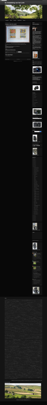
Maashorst (18, 342)
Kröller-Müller (36, 338)
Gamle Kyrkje (15, 323)
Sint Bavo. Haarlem (11, 361)
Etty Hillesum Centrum (36, 189)
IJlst (18, 331)
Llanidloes (29, 341)
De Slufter (16, 314)
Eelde (14, 318)
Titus (29, 368)
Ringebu (23, 357)
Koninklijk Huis (34, 337)
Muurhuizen (38, 347)
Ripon (29, 357)
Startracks (7, 365)
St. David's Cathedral (34, 364)
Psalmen (36, 355)
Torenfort (39, 368)
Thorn (10, 368)
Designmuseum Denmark (24, 315)
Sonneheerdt (6, 363)
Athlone (27, 303)
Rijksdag (15, 357)
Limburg (5, 341)
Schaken (34, 359)
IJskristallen (31, 331)
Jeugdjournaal (18, 333)
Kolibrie (15, 337)
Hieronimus (27, 329)
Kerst (19, 336)
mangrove (17, 343)
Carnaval (17, 310)
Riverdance (31, 357)
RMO (36, 357)
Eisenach (6, 319)
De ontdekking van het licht (35, 313)
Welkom (11, 20)
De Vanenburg (31, 314)
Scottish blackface (39, 360)
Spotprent (7, 364)
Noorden (36, 349)
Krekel (34, 338)
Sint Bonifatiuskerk (19, 361)
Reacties (24, 20)
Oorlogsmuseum (24, 351)
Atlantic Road (33, 303)
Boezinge (16, 307)
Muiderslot (32, 346)
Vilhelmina (15, 372)
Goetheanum (12, 325)
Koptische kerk (18, 338)
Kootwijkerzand (10, 338)
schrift (33, 360)
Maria (31, 343)
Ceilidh (41, 310)
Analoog (35, 301)
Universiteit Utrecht (17, 370)
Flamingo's (26, 321)
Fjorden (24, 321)
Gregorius (40, 325)
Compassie (20, 311)
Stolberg (41, 366)
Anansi (36, 301)
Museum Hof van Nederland (14, 347)
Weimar (32, 374)
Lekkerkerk (14, 340)
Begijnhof (6, 305)
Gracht (28, 325)
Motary (12, 346)
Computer (24, 311)
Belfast (7, 305)
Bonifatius (36, 307)
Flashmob (28, 321)
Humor (6, 331)
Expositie (23, 320)
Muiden (30, 346)
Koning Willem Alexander (19, 337)
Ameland (12, 301)
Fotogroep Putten (7, 322)
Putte (37, 355)
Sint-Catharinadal (40, 361)
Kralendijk (30, 338)
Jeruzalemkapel (11, 333)
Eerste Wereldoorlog (31, 318)
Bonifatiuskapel (38, 307)
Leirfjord (11, 340)
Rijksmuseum (17, 357)
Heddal (36, 327)
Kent (9, 336)
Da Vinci (17, 312)
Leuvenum (27, 340)
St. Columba (24, 364)
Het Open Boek (13, 329)
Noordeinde (34, 349)
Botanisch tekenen (23, 308)
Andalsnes (38, 301)
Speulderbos (14, 363)
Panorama (23, 353)
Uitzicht (9, 370)
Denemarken (9, 315)
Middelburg (25, 345)
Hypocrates (14, 331)
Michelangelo (22, 345)
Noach (21, 349)
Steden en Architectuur (33, 365)
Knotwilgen (11, 337)
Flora (37, 321)
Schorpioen (26, 360)
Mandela (15, 343)
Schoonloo (24, 360)
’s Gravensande (6, 299)
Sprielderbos (9, 364)
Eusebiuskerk (14, 320)
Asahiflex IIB (17, 303)
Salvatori (7, 359)
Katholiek (27, 335)
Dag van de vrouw (29, 312)
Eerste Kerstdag (24, 318)
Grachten (30, 325)
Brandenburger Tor (39, 308)
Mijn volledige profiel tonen (36, 49)
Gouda (22, 325)
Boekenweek (8, 307)
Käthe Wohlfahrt (19, 335)
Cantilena (39, 309)
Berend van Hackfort (24, 305)
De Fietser (10, 313)
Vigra (12, 372)
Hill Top (30, 329)
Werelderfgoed (37, 374)
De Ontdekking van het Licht (14, 3)
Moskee (10, 346)
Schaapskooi (28, 359)
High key (29, 329)
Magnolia (7, 343)
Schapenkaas (41, 359)
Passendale (41, 353)
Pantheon (25, 353)
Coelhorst (11, 311)
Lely (15, 340)
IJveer (37, 331)
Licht (32, 340)
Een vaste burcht (19, 318)
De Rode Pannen (9, 314)
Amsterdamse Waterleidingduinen (31, 301)
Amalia (7, 301)
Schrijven (34, 360)
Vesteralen (6, 372)
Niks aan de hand (17, 349)
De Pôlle (39, 313)
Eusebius (11, 320)
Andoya (39, 301)
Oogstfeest (10, 351)
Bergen (26, 305)
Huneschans (9, 331)
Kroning (39, 338)
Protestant (34, 355)
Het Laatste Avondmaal (7, 329)
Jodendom (26, 333)
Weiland (31, 374)
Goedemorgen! (35, 176)
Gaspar (29, 323)
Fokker (41, 321)
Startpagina (7, 20)
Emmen (23, 319)
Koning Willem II (23, 337)
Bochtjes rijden (35, 183)
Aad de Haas (40, 299)
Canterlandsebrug (36, 309)
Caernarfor (6, 309)
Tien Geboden (16, 368)
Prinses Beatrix (20, 355)
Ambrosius (10, 301)
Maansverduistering (7, 342)
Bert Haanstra (35, 305)
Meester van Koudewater (38, 344)
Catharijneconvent (29, 310)
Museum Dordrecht (7, 347)
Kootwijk (7, 338)
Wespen (41, 374)
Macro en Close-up (37, 342)
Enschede (39, 319)
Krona (38, 338)
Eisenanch (8, 319)
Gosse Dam (19, 325)
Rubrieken (15, 20)
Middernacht (27, 345)
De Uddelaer (29, 314)
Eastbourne (6, 318)
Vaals (36, 370)
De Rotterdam (12, 314)
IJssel (33, 331)
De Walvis (41, 314)
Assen (20, 303)
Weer (23, 374)
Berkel (28, 305)
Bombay (26, 307)
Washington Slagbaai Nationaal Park (8, 374)
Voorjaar (35, 204)
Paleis (5, 353)
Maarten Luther (15, 342)
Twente (23, 369)
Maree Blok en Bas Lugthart (25, 343)
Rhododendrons (10, 357)
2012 (34, 217)
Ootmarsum (37, 351)
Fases (38, 320)
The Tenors (7, 368)
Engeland (25, 319)
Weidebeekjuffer (28, 374)
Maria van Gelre (40, 343)
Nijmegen (8, 349)
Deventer (35, 190)
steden (29, 365)
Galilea (12, 323)
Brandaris (36, 308)
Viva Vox (33, 372)
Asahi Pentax (13, 303)
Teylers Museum (39, 367)
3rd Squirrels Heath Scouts (31, 299)
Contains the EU (37, 311)
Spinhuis (19, 363)
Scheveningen (6, 360)
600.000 (36, 299)
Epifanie (41, 319)
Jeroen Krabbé (6, 333)
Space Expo (10, 363)
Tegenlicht (21, 367)
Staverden (17, 365)
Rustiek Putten (35, 203)
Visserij (29, 372)
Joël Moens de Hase (29, 333)
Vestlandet (7, 372)
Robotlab (40, 357)
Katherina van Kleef (25, 335)
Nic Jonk (28, 348)
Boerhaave (14, 307)
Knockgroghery (9, 337)
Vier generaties (10, 372)
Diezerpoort (11, 316)
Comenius (18, 311)
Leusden (22, 340)
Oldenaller (14, 350)
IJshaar (29, 331)
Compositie (22, 311)
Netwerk (16, 348)
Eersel (21, 318)
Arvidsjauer (7, 303)
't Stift (13, 299)
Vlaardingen (37, 372)
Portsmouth (9, 355)
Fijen (16, 321)
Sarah (22, 359)
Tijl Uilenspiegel (20, 368)
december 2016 (36, 167)
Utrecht (27, 370)
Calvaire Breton (14, 309)
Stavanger (15, 365)
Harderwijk (13, 327)
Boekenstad (6, 307)
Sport (5, 364)
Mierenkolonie (35, 202)
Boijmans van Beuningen (19, 307)
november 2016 (36, 168)
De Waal (40, 314)
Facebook (30, 320)
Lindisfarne (10, 341)
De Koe (27, 313)
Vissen (27, 372)
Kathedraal (21, 335)
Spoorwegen (38, 363)
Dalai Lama (37, 312)
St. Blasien (19, 364)
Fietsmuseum (14, 321)
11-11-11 (22, 299)
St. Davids (37, 364)
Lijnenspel (41, 340)
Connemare (31, 311)
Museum (41, 346)
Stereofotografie (17, 366)
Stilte (37, 366)
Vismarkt (26, 372)
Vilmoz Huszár (20, 372)
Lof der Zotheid (37, 341)
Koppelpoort (15, 338)
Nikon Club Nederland (35, 102)
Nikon (33, 101)
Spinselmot (31, 363)
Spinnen (21, 363)
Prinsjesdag (23, 355)
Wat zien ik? (13, 374)
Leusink (23, 340)
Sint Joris (23, 361)
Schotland (28, 360)
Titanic (27, 368)
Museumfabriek (32, 347)
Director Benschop (15, 316)
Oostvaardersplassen (33, 351)
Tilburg (22, 368)
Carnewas (23, 310)
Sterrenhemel (21, 366)
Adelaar (35, 178)
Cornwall (5, 312)
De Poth (41, 313)
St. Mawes (41, 364)
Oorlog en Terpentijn (14, 351)
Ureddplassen (21, 370)
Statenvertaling (10, 365)
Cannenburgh (25, 309)
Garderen (25, 323)
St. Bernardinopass (16, 364)
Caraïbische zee (8, 310)
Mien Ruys (32, 345)
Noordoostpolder (38, 349)
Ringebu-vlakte (25, 357)
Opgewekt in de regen (36, 186)
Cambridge (17, 309)
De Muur (32, 313)
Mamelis (14, 343)
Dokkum (37, 316)
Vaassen (39, 370)
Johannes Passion (40, 333)
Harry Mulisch (19, 327)
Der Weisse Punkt (16, 315)
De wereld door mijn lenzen (36, 266)
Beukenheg (38, 305)
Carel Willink (11, 310)
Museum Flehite (10, 347)
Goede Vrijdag (7, 325)
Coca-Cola (5, 311)
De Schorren (15, 314)
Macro (29, 342)
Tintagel (26, 368)
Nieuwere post (7, 59)
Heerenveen (41, 327)
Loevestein (35, 341)
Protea (32, 355)
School (22, 360)
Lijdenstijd (39, 340)
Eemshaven (16, 318)
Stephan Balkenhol (14, 366)
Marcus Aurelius (21, 343)
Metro (14, 345)
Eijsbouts (39, 318)
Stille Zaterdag (35, 366)
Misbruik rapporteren (35, 240)
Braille (28, 308)
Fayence (41, 320)
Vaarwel (37, 370)
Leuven (25, 340)
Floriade (40, 321)
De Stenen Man (19, 314)
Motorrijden (18, 346)
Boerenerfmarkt (11, 307)
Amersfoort (15, 301)
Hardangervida (9, 327)
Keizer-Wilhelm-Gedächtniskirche (36, 335)
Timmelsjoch (24, 368)
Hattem (27, 327)
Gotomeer (20, 325)
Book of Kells (41, 307)
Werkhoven (39, 374)
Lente (20, 340)
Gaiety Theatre (11, 323)
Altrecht (5, 301)
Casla (26, 310)
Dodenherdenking (30, 316)
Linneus (12, 341)
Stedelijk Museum (27, 365)
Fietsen (12, 321)
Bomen (28, 307)
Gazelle (35, 323)
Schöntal (20, 360)
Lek (12, 340)
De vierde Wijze (37, 314)
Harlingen (17, 327)
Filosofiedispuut (20, 321)
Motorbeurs (15, 346)
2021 (34, 161)
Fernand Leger (8, 321)
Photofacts (34, 279)
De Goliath (17, 313)
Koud (25, 338)
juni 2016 (35, 173)
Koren (22, 338)
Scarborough (25, 359)
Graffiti (31, 325)
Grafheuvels (33, 325)
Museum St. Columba (19, 347)
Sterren (19, 366)
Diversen (19, 316)
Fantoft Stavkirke (36, 320)
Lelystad (17, 340)
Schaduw (32, 359)
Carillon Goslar (35, 181)
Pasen (39, 353)
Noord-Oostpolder (31, 349)
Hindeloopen (34, 329)
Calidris (9, 309)
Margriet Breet (30, 343)
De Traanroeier (26, 314)
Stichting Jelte (24, 366)
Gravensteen (38, 325)
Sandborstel (15, 359)
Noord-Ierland (28, 349)
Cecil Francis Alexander (39, 310)
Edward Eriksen (10, 318)
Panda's (21, 353)
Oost (26, 351)
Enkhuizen (37, 319)
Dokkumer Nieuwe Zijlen (40, 316)
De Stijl (21, 314)
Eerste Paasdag (27, 318)
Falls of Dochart (32, 320)
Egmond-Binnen (35, 318)
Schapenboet (38, 359)
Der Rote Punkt (12, 315)
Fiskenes (22, 321)
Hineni (38, 329)
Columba (16, 311)
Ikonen (41, 331)
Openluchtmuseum (40, 351)
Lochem (31, 341)
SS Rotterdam (11, 364)
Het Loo (10, 329)
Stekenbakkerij (7, 366)
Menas (5, 345)
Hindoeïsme (37, 329)
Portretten (7, 355)
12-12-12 (24, 299)
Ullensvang (11, 370)
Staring (5, 365)
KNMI (7, 337)
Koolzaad (5, 338)
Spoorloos (36, 363)
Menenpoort (10, 345)
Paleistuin (11, 353)
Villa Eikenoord (17, 372)
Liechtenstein (34, 340)
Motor (13, 346)
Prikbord (17, 355)
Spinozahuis (29, 363)
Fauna (40, 320)
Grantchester (35, 325)
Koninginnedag (29, 337)
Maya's (26, 344)
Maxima (23, 344)
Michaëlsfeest (20, 345)
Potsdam (16, 355)
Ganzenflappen (18, 323)
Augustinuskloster (40, 303)
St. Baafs (14, 364)
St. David (31, 364)
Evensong (18, 320)
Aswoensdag (23, 303)
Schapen (36, 359)
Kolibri (13, 337)
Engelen (27, 319)
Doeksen (33, 316)
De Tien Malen (23, 314)
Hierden (25, 329)
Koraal (19, 338)
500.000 (34, 299)
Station (12, 365)
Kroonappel (41, 338)
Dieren (7, 316)
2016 (34, 166)
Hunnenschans (11, 331)
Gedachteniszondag (40, 323)
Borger (10, 308)
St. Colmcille (22, 364)
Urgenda (23, 370)
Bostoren (18, 308)
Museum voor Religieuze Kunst (27, 347)
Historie (41, 329)
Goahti (5, 325)
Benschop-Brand (17, 305)
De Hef (20, 313)
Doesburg (35, 316)
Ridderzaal (12, 357)
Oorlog (12, 351)
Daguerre (33, 312)
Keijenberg (32, 335)
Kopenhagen (13, 338)
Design (21, 315)
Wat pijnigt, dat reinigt (36, 185)
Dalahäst (35, 312)
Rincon (21, 357)
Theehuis (9, 368)
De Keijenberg (25, 313)
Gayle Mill (31, 323)
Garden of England (22, 323)
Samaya (9, 359)
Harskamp (24, 327)
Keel (30, 335)
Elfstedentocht (12, 319)
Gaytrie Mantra (33, 323)
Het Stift (19, 329)
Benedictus (12, 305)
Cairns (7, 309)
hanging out (37, 261)
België (10, 305)
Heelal (37, 327)
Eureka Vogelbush (6, 320)
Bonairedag (34, 307)
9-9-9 (37, 299)
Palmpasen (19, 353)
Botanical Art (20, 308)
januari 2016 (35, 214)
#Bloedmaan (15, 299)
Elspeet (14, 319)
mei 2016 (35, 174)
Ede (8, 318)
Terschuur (32, 367)
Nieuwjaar (40, 348)
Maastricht (24, 342)
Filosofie (17, 321)
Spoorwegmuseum (40, 363)
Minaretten (41, 345)
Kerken (14, 336)
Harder (11, 327)
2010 (34, 219)
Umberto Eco (14, 370)
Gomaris (14, 325)
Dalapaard (39, 312)
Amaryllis (9, 301)
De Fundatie (12, 313)
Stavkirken (23, 365)
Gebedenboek (37, 323)
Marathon (19, 343)
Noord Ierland (25, 349)
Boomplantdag (8, 308)
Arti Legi (5, 303)
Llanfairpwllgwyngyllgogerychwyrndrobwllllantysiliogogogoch (23, 341)
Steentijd (40, 365)
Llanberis (17, 341)
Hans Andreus (35, 187)
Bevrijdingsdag (40, 305)
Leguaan (8, 340)
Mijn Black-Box (36, 345)
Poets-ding (35, 180)
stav (13, 365)
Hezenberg (21, 329)
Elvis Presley (16, 319)
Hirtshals (40, 329)
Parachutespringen (33, 353)
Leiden (10, 340)
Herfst (15, 328)
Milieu (39, 345)
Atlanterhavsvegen (29, 303)
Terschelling (29, 367)
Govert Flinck (24, 325)
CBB (34, 310)
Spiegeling (17, 363)
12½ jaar (25, 299)
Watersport (19, 374)
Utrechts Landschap (30, 370)
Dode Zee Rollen (26, 316)
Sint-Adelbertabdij (37, 361)
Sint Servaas (34, 361)
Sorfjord (8, 363)
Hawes (30, 327)
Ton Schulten (32, 368)
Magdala (5, 343)
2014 (34, 215)
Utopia (26, 370)
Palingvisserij (13, 353)
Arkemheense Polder (30, 302)
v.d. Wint (35, 370)
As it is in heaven (10, 303)
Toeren (30, 368)
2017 (34, 165)
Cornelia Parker (41, 311)
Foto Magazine (34, 97)
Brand (34, 308)
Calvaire (12, 309)
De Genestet (15, 313)
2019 (34, 163)
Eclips (7, 318)
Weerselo (25, 374)
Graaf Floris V (26, 325)
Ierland (17, 331)
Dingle (12, 316)
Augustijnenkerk (35, 303)
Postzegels (14, 355)
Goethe (10, 325)
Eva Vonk (16, 320)
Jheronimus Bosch (22, 333)
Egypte (37, 318)
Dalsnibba (41, 312)
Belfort (9, 305)
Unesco (15, 370)
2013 (34, 216)
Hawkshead (32, 327)
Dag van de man (26, 312)
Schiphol (14, 360)
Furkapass (5, 323)
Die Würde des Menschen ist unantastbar (37, 205)
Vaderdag (41, 370)
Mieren (34, 345)
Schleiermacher (16, 360)
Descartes (20, 315)
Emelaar (18, 319)
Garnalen (27, 323)
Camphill (23, 309)
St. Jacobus (39, 364)
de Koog (28, 313)
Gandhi (16, 323)
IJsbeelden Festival (22, 331)
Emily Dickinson (20, 319)
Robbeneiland (38, 357)
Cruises (8, 312)
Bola (22, 307)
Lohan (41, 341)
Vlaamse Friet (35, 372)
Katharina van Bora (15, 335)
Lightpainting (37, 340)
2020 (34, 162)
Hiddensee (23, 329)
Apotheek (35, 179)
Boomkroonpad (6, 308)
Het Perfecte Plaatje (16, 329)
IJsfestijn (27, 331)
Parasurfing (36, 353)
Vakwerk (35, 177)
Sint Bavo (9, 361)
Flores (38, 321)
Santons (21, 359)
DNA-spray (22, 316)
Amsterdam (17, 301)
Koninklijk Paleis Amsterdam (39, 337)
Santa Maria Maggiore (18, 359)
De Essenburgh (7, 313)
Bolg (23, 307)
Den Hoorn (7, 315)
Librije (31, 340)
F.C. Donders (28, 320)
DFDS (39, 315)
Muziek (40, 347)
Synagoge (6, 367)
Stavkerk (19, 365)
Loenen (33, 341)
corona (7, 312)
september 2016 (36, 170)
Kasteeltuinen (10, 335)
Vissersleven (31, 372)
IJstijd (36, 331)
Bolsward (25, 307)
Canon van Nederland (29, 309)
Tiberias (14, 368)
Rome (35, 358)
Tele (22, 367)
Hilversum (32, 329)
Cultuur (15, 312)
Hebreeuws (34, 327)
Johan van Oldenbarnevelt (36, 333)
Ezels (26, 320)
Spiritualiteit (33, 363)
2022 (34, 160)
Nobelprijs (23, 349)
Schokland (19, 360)
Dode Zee (24, 316)
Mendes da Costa (7, 345)
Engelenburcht (29, 319)
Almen (29, 300)
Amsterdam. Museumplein (21, 301)
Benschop (15, 305)
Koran (20, 338)
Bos (13, 308)
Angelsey (41, 301)
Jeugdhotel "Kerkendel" (15, 333)
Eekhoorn (13, 318)
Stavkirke (21, 365)
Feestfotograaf (6, 321)
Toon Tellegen (37, 368)
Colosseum (14, 311)
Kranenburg (32, 338)
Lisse (13, 341)
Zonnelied (35, 201)
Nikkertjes (10, 349)
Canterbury (33, 309)
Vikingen (13, 372)
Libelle (29, 340)
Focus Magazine (34, 96)
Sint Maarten (29, 361)
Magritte (9, 343)
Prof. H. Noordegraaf (25, 355)
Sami (13, 359)
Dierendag (9, 316)
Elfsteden (9, 319)
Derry (18, 315)
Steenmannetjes (37, 365)
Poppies (5, 355)
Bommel (30, 307)
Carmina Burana (14, 310)
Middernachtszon (29, 345)
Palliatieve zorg (16, 353)
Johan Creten (33, 333)
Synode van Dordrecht (9, 367)
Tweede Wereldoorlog (20, 369)
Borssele (12, 308)
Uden (38, 369)
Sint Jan (35, 175)
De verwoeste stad (34, 314)
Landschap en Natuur (17, 339)
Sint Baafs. (7, 361)
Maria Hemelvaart (34, 343)
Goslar (17, 325)
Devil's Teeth (37, 315)
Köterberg (23, 338)
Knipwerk (6, 337)
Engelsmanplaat (32, 319)
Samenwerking (11, 359)
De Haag (18, 313)
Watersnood (17, 374)
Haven (28, 327)
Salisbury (6, 359)
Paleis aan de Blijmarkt (8, 353)
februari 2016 (35, 213)
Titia (28, 368)
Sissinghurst (17, 362)
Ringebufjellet (27, 357)
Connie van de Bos (34, 311)
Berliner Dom (32, 305)
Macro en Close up (32, 342)
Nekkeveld (13, 348)
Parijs (37, 353)
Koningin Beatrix (26, 337)
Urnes (24, 370)
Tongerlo (35, 368)
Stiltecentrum (39, 366)
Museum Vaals (22, 347)
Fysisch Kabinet (8, 323)
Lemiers (19, 340)
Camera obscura (20, 309)
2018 (34, 164)
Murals (33, 346)
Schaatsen (31, 359)
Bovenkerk (26, 308)
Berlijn (29, 305)
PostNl (12, 355)
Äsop (18, 303)
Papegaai (30, 353)
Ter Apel (24, 367)
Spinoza (27, 363)
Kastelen (13, 335)
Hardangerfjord (6, 327)
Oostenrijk (28, 351)
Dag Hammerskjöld (20, 312)
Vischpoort (24, 372)
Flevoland (36, 321)
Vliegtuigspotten (40, 372)
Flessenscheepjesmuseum (32, 321)
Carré (24, 310)
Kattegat (29, 335)
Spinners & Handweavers (24, 363)
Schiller (12, 360)
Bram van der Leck (32, 308)
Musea (36, 346)
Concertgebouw (26, 311)
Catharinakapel (32, 310)
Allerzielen (27, 300)
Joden (24, 333)
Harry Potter (22, 327)
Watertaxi (21, 374)
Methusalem (12, 345)
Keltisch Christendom (40, 335)
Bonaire (31, 307)
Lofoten (40, 341)
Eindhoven (41, 318)
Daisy (34, 312)
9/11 (38, 299)
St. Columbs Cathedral (28, 364)
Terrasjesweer (35, 182)
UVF (33, 370)
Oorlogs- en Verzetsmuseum (19, 351)
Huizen (5, 331)
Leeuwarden (6, 340)
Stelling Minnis (10, 366)
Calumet (10, 309)
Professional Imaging (30, 355)
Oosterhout (30, 351)
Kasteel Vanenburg (7, 335)
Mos (9, 346)
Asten (21, 303)
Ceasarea (36, 310)
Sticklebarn (30, 366)
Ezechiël (25, 320)
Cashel (25, 310)
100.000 (21, 299)
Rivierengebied (33, 357)
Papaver (26, 353)
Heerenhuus (39, 327)
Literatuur (15, 341)
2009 (34, 220)
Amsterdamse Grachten (26, 301)
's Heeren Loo (9, 299)
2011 (34, 218)
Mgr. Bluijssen (16, 345)
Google (15, 325)
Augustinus (38, 303)
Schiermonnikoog (9, 360)
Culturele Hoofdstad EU (12, 312)
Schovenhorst (30, 360)
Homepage (18, 59)
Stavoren (24, 365)
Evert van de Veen (20, 320)
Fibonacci (11, 321)
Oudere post (28, 59)
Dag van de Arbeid (23, 312)
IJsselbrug (35, 331)
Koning (16, 337)
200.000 (27, 299)
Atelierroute (25, 303)
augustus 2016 (36, 171)
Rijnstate (20, 357)
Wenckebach (35, 374)
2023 (34, 159)
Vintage (22, 372)
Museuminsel (36, 347)
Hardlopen (15, 327)
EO (40, 319)
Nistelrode (20, 349)
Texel (34, 367)
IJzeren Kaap (39, 331)
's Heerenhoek (12, 299)
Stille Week (32, 366)
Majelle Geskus (11, 343)
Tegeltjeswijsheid (36, 184)
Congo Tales (29, 311)
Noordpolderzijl (41, 349)
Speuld (12, 363)
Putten (39, 355)
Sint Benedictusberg (15, 361)
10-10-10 (17, 299)
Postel (11, 355)
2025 (34, 158)
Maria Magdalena (37, 343)
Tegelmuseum (18, 367)
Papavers (28, 353)
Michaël (18, 345)
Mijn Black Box (20, 20)
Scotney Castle (36, 360)
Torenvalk (41, 368)
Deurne (28, 315)
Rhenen (7, 357)
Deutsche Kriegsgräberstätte (31, 315)
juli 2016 (35, 172)
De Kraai (30, 313)
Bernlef (33, 305)
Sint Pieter (32, 361)
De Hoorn (22, 313)
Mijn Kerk (38, 345)
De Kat (23, 313)
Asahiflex (15, 303)
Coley (12, 311)
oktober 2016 (35, 169)
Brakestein (30, 308)
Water (15, 374)
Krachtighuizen (27, 338)
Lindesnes (7, 341)
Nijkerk (6, 349)
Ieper (15, 331)
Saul (23, 359)
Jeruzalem (9, 333)
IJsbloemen (25, 331)
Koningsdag (32, 337)
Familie (34, 320)
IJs (19, 331)
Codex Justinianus (8, 311)
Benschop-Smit (20, 305)
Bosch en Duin (15, 308)
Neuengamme (19, 348)
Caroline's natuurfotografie (36, 253)
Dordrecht (34, 317)
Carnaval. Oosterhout (20, 310)
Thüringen (12, 368)
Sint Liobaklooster (26, 361)
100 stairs (19, 299)
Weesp (26, 374)
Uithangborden (8, 370)
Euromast (9, 320)
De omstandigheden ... (36, 188)
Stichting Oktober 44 (27, 366)
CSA (9, 312)
